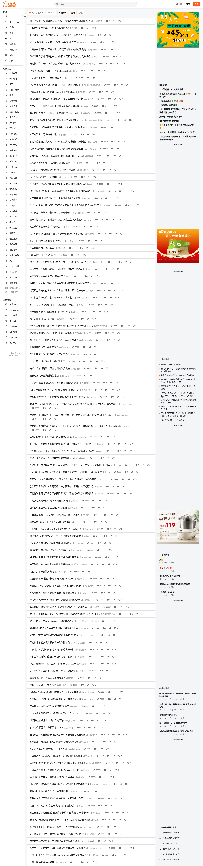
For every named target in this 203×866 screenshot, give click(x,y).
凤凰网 (85, 106)
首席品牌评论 (86, 340)
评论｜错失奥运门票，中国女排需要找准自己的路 (54, 457)
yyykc (67, 276)
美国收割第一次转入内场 (42, 571)
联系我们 (13, 304)
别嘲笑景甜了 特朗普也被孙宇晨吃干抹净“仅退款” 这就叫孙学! (60, 20)
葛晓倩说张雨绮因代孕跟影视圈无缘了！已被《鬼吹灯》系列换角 (62, 493)
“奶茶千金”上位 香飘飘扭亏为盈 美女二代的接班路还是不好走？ (61, 262)
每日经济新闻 (101, 326)
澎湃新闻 (74, 501)
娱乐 (11, 260)
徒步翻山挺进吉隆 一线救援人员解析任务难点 (52, 777)
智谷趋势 (70, 241)
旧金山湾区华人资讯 (96, 848)
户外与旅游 (14, 89)
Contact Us (14, 310)
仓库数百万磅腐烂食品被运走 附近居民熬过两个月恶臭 (56, 699)
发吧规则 (13, 332)
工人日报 (89, 756)
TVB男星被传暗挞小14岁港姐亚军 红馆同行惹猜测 (54, 389)
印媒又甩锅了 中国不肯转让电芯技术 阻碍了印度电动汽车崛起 (60, 56)
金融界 (63, 134)
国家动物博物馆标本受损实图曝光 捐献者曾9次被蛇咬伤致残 (59, 784)
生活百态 (13, 161)
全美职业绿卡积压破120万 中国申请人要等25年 (53, 663)
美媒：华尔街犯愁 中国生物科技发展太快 (50, 368)
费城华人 (78, 713)
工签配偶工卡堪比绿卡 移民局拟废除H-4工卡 (51, 578)
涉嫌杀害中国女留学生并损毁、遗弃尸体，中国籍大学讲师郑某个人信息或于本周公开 (72, 414)
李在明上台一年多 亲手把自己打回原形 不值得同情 (54, 106)
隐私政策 (13, 326)
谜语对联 (13, 277)
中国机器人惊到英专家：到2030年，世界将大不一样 (55, 297)
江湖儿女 (13, 238)
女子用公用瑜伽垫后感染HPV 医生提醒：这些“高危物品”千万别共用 (63, 614)
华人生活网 (88, 586)
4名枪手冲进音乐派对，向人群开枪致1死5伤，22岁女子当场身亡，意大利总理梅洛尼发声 (74, 403)
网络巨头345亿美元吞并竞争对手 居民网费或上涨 (54, 628)
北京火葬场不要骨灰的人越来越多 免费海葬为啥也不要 (56, 98)
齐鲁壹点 (95, 784)
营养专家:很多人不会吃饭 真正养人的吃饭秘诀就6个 (55, 84)
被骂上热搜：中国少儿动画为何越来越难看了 (52, 621)
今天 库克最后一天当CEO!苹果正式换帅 (49, 70)
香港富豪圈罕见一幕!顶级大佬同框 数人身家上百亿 (54, 770)
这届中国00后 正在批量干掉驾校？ (47, 240)
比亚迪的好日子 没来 (40, 255)
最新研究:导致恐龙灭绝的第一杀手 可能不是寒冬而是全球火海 (60, 819)
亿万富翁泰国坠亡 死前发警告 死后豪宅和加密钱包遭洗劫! (58, 49)
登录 (188, 4)
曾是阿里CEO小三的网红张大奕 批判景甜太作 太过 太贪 (57, 155)
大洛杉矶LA (81, 578)
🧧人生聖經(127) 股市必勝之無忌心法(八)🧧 (177, 126)
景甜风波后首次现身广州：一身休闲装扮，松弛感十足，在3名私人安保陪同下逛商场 (71, 465)
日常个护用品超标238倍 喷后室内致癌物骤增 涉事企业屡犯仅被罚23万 (64, 205)
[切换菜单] (24, 15)
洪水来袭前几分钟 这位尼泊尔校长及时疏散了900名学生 (57, 269)
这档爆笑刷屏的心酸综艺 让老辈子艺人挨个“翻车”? (54, 826)
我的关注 (13, 49)
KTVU (84, 635)
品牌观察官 (106, 205)
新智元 (74, 71)
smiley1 (99, 493)
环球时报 (61, 248)
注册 (196, 4)
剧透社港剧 (86, 390)
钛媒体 (96, 56)
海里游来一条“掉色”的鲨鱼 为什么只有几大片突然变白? (57, 35)
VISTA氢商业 (99, 191)
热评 (11, 33)
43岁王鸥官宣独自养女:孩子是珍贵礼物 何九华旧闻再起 (57, 120)
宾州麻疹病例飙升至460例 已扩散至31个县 (51, 713)
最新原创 (13, 38)
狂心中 (118, 465)
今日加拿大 (81, 649)
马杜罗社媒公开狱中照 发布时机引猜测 (49, 500)
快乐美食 (13, 117)
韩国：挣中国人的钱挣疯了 (43, 318)
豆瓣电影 (76, 354)
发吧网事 (13, 122)
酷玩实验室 (61, 862)
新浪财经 (62, 319)
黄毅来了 (92, 63)
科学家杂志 (80, 656)
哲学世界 (13, 145)
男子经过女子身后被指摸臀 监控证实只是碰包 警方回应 (57, 833)
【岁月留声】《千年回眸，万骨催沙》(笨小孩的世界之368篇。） (177, 111)
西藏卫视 (65, 375)
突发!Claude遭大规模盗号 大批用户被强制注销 (52, 805)
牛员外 (90, 290)
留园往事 (13, 249)
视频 (11, 55)
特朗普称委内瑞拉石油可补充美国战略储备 (51, 543)
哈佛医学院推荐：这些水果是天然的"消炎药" (51, 656)
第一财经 (83, 593)
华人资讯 (96, 607)
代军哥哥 (86, 515)
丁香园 (89, 219)
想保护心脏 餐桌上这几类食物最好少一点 (50, 720)
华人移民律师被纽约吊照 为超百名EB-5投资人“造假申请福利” (59, 607)
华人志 (64, 177)
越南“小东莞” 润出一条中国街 (44, 177)
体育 (11, 84)
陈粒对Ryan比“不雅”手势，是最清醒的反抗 (51, 436)
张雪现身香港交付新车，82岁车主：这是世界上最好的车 (57, 290)
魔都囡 (90, 156)
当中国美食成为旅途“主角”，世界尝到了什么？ (52, 304)
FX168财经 (78, 543)
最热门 (12, 27)
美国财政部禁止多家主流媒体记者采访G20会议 (53, 564)
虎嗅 (55, 255)
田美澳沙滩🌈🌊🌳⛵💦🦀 (171, 101)
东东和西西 (97, 21)
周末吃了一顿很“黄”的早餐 (170, 116)
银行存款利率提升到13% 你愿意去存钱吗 (50, 550)
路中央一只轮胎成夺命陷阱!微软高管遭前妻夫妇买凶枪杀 (57, 848)
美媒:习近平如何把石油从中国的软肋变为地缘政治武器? (57, 148)
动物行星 (90, 35)
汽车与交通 (14, 266)
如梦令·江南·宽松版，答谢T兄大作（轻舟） (177, 132)
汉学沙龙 (13, 205)
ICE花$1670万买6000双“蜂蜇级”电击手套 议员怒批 (54, 635)
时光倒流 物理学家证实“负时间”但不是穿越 (51, 332)
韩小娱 (91, 798)
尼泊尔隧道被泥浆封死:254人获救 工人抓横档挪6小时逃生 (58, 141)
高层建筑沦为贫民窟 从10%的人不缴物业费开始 (53, 169)
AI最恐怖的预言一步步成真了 (44, 347)
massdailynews (73, 749)
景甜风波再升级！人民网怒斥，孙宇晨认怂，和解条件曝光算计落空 (63, 486)
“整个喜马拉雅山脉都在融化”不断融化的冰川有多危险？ (57, 233)
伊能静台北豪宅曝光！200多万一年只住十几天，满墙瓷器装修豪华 (62, 450)
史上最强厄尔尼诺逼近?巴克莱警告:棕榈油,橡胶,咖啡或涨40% (59, 812)
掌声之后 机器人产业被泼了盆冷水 (46, 727)
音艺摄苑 (13, 139)
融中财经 (69, 727)
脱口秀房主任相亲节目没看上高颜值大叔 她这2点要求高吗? (59, 855)
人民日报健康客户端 (91, 85)
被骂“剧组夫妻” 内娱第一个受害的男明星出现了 (53, 42)
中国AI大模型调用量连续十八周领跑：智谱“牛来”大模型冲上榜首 (61, 325)
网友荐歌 (13, 211)
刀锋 (100, 486)
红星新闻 (93, 141)
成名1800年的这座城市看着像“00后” (47, 677)
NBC (74, 720)
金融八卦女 (99, 262)
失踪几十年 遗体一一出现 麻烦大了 (47, 77)
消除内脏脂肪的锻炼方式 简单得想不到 (49, 791)
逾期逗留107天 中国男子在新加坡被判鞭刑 (50, 521)
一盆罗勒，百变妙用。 (169, 105)
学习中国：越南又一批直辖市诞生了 (47, 361)
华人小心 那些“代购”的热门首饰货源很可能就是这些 (55, 599)
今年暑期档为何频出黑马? (42, 247)
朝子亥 (75, 312)
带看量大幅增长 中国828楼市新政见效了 (49, 706)
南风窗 (69, 78)
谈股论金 (13, 233)
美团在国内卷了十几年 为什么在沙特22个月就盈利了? (56, 113)
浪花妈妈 (94, 855)
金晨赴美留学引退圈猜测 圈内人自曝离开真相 (52, 649)
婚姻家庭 (13, 189)
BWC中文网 (61, 571)
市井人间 (89, 99)
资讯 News (14, 22)
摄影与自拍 (14, 111)
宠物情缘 (13, 100)
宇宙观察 (85, 383)
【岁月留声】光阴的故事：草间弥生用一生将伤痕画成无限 (177, 138)
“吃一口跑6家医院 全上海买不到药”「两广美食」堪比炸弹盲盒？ (61, 191)
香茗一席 (13, 216)
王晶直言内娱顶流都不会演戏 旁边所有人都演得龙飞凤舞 (57, 798)
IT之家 (95, 820)
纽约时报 (87, 198)
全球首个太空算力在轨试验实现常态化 (48, 507)
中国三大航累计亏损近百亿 (43, 684)
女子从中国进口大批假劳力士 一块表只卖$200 (52, 670)
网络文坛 (13, 133)
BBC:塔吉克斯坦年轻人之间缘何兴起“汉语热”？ (53, 162)
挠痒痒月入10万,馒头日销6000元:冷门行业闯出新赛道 (56, 755)
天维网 (86, 536)
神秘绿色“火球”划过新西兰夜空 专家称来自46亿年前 (55, 536)
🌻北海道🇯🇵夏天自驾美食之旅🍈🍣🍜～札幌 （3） (177, 95)
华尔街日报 (91, 149)
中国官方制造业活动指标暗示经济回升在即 (51, 212)
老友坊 (12, 222)
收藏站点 (13, 343)
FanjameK (88, 529)
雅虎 (91, 184)
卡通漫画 (13, 167)
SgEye (76, 522)
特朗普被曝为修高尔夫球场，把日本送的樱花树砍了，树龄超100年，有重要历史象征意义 (73, 425)
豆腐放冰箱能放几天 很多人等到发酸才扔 (50, 642)
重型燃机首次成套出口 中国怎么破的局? (49, 28)
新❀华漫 (13, 194)
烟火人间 (13, 271)
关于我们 (13, 321)
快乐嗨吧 (13, 78)
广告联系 (13, 315)
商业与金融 (14, 255)
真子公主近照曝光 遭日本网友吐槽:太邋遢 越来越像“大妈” (58, 184)
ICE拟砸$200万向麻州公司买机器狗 (47, 748)
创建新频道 (14, 292)
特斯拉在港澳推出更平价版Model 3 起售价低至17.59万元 (58, 396)
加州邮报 (84, 628)
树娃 (81, 841)
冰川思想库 (83, 170)
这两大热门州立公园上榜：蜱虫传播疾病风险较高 (54, 741)
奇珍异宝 (13, 73)
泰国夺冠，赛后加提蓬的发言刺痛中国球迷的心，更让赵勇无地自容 (63, 443)
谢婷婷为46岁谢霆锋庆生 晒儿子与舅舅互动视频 (53, 841)
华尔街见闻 (92, 127)
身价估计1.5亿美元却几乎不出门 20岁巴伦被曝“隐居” (55, 585)
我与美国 (13, 227)
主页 (11, 16)
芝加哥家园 (87, 600)
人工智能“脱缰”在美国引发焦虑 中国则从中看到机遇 (55, 198)
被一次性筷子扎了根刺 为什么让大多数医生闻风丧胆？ (56, 219)
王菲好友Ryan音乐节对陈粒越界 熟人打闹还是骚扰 (54, 514)
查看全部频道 (15, 288)
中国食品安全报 (78, 642)
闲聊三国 (13, 150)
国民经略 (71, 361)
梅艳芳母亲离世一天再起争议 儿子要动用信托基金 (54, 557)
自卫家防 (13, 183)
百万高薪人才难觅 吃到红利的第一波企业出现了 (53, 592)
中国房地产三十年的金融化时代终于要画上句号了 (54, 340)
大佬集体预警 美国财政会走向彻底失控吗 (50, 311)
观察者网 (76, 368)
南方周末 (81, 92)
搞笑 (11, 95)
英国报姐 (93, 49)
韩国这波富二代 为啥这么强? (44, 134)
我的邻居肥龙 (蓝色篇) (169, 120)
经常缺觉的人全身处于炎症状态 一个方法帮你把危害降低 (57, 734)
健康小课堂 (75, 791)
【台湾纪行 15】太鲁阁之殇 (171, 89)
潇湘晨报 (90, 834)
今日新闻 (62, 12)
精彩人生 (13, 128)
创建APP (13, 337)
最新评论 (13, 44)
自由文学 (13, 172)
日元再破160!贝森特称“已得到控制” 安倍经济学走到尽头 (57, 127)
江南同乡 (13, 156)
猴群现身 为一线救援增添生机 (44, 375)
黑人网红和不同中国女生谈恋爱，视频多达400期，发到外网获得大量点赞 (66, 472)
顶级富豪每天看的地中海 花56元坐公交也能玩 (52, 91)
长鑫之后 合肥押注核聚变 (42, 862)
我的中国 (13, 244)
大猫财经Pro (77, 550)
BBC (80, 163)
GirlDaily (82, 42)
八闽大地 (13, 178)
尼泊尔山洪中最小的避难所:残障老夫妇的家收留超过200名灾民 (60, 762)
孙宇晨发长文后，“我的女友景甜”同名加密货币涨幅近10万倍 (59, 283)
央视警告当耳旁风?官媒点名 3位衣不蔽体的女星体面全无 (57, 63)
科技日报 (73, 508)
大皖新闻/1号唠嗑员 (95, 120)
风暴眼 (75, 706)
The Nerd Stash (87, 692)
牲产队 (74, 28)
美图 (11, 60)
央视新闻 (81, 777)
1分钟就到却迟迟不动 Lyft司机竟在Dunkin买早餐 (54, 692)
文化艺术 (13, 106)
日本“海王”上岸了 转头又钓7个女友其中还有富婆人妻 (56, 528)
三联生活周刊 (82, 621)
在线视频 (13, 282)
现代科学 (13, 200)
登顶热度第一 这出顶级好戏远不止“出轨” (49, 354)
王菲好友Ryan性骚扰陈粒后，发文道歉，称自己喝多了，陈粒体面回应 (64, 479)
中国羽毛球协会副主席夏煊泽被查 (46, 276)
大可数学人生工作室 (82, 333)
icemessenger (126, 404)
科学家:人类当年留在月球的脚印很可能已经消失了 (54, 382)
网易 (67, 226)
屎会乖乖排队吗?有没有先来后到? (46, 226)
